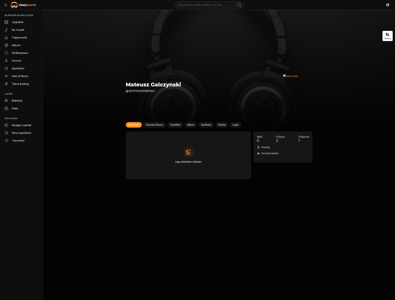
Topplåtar (175, 124)
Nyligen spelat (21, 125)
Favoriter (18, 140)
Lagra (235, 124)
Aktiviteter (133, 124)
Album (16, 45)
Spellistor (18, 68)
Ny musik (18, 29)
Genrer (16, 60)
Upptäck (17, 22)
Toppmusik (19, 37)
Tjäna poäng (20, 83)
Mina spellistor (21, 132)
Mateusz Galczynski (153, 84)
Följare (280, 139)
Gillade (222, 124)
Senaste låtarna (154, 124)
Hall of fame (20, 76)
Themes (387, 38)
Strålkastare (20, 52)
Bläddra (17, 100)
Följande (303, 139)
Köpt (15, 108)
